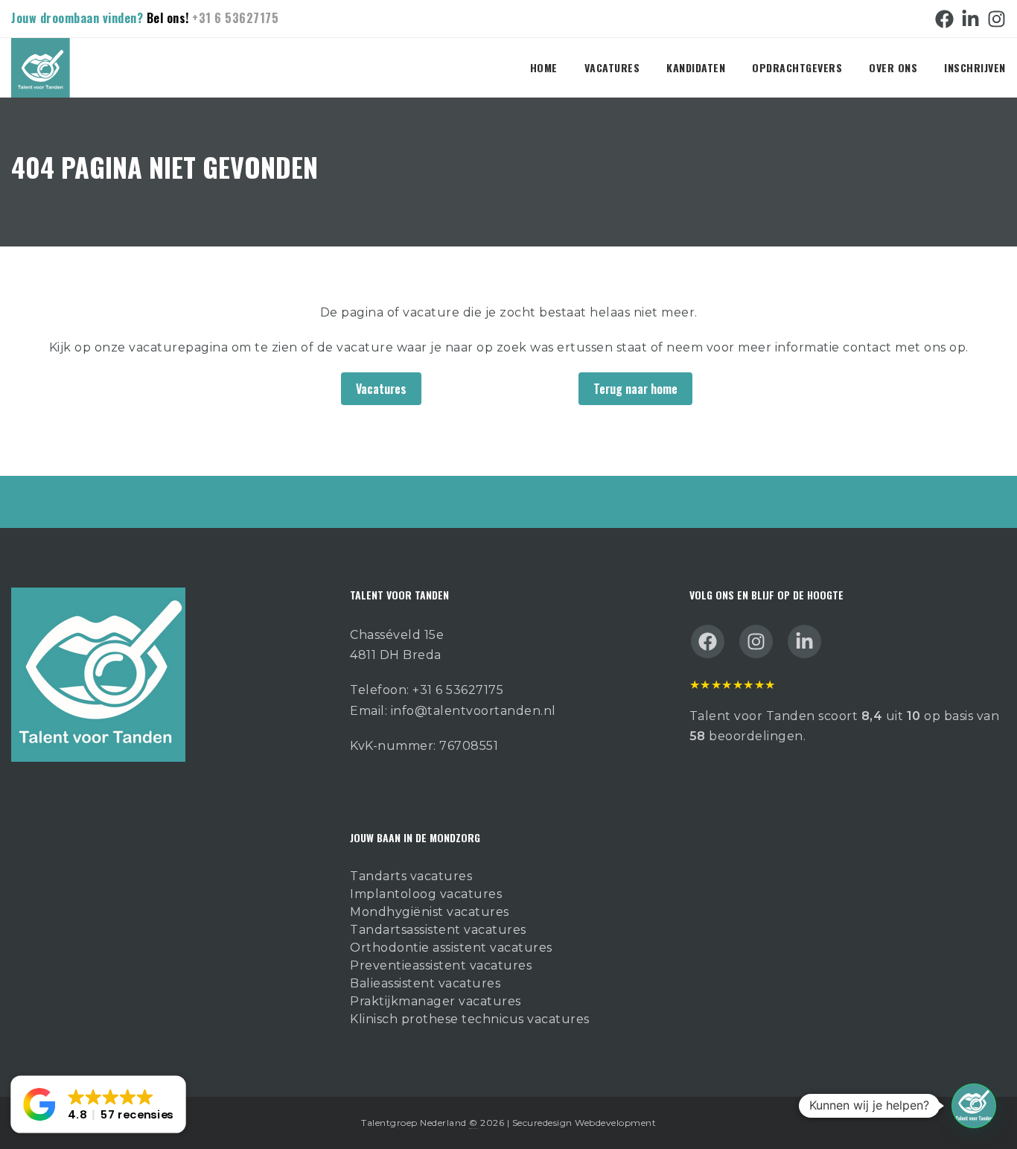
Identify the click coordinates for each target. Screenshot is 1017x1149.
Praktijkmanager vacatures (435, 1001)
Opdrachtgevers (797, 67)
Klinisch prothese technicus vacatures (470, 1019)
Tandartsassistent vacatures (438, 930)
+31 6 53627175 (235, 18)
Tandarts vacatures (411, 876)
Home (544, 67)
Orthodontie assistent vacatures (451, 947)
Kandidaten (695, 67)
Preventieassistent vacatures (441, 965)
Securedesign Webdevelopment (584, 1122)
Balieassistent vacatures (425, 983)
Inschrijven (975, 67)
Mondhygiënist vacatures (429, 912)
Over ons (893, 67)
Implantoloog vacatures (426, 894)
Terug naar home (635, 389)
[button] (973, 1105)
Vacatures (612, 67)
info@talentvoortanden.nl (473, 711)
